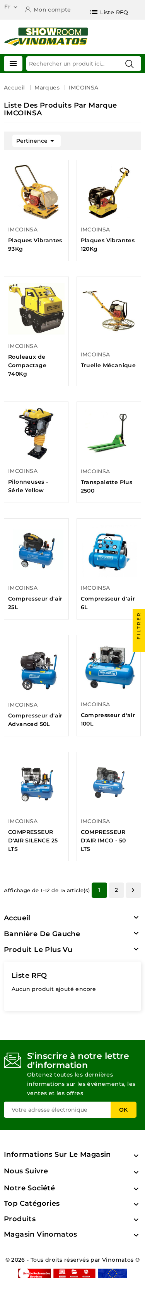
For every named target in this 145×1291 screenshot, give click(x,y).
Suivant (133, 890)
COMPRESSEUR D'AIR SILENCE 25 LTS (33, 840)
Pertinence (36, 140)
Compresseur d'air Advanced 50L (35, 719)
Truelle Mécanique (108, 365)
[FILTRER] (139, 646)
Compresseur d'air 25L (35, 603)
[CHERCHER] (129, 64)
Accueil (17, 918)
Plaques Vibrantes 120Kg (108, 244)
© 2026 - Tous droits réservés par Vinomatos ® (72, 1259)
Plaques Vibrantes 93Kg (35, 244)
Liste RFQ (29, 975)
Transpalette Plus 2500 (107, 486)
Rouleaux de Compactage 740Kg (27, 365)
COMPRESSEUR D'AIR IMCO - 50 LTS (103, 840)
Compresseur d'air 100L (108, 719)
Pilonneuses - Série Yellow (28, 486)
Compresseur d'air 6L (108, 603)
